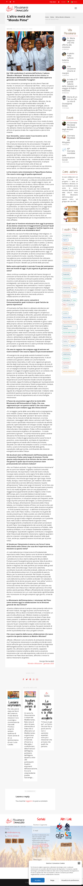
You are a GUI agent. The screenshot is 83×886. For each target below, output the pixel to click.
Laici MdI (71, 304)
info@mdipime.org (13, 832)
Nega (52, 880)
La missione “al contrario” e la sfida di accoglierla (47, 709)
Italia (74, 300)
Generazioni (67, 278)
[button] (79, 863)
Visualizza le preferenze (70, 880)
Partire (65, 341)
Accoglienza (66, 235)
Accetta (37, 880)
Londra (65, 313)
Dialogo (65, 261)
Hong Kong (66, 287)
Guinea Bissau (67, 283)
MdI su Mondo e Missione (20, 29)
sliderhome (66, 354)
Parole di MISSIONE (69, 337)
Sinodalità (66, 350)
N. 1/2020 (29, 29)
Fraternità (66, 274)
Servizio (65, 345)
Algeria (65, 240)
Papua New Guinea (69, 322)
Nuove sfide (67, 317)
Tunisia (65, 367)
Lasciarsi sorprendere (14, 703)
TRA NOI (53, 2)
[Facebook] (7, 1)
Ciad (73, 253)
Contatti (63, 2)
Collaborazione (68, 257)
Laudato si (66, 309)
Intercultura (66, 300)
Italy (64, 304)
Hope (74, 287)
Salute (72, 341)
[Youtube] (10, 1)
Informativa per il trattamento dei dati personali (40, 846)
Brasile (65, 248)
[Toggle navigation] (75, 8)
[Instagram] (13, 1)
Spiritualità (66, 363)
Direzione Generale (69, 266)
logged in (29, 801)
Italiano (75, 2)
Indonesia (66, 296)
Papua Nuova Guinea (67, 327)
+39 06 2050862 (13, 836)
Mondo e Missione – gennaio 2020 (41, 663)
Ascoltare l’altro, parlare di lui (30, 705)
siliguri (73, 345)
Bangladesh (67, 244)
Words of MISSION (68, 371)
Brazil (72, 248)
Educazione (66, 270)
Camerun (66, 253)
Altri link (66, 844)
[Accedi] (58, 2)
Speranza (66, 358)
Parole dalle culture (69, 332)
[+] (13, 695)
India (74, 291)
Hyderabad (66, 291)
